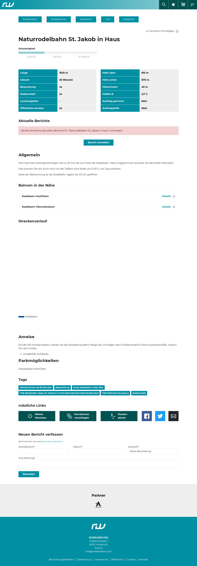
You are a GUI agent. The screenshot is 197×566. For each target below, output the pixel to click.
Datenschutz (84, 559)
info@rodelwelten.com (98, 551)
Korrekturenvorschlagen (81, 416)
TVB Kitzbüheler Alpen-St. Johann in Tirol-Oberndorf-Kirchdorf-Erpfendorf (59, 393)
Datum (77, 446)
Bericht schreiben (98, 142)
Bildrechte (117, 559)
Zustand (133, 446)
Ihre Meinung (26, 458)
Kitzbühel (128, 19)
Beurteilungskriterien (53, 441)
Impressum (101, 559)
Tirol (107, 19)
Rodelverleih (139, 393)
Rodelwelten (30, 19)
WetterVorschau (40, 416)
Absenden (29, 474)
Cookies (131, 559)
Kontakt (143, 559)
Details (166, 196)
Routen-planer (123, 416)
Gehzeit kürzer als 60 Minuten (36, 387)
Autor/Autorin (26, 446)
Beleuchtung (63, 387)
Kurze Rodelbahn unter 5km (88, 387)
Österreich (86, 19)
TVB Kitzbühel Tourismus (115, 393)
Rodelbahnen (59, 19)
